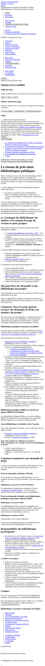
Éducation (8, 50)
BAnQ (3, 5)
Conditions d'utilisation (12, 635)
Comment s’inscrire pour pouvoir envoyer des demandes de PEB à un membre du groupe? (23, 149)
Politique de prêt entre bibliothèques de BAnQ (24, 546)
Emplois (7, 626)
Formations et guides (12, 48)
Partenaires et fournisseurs (13, 618)
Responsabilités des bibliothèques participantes (20, 154)
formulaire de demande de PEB (11, 490)
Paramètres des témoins (12, 628)
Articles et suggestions (12, 46)
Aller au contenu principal (9, 2)
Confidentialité (10, 75)
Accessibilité (9, 73)
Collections (8, 41)
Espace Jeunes (10, 52)
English (7, 643)
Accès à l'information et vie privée (16, 616)
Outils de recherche (11, 45)
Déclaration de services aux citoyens (17, 620)
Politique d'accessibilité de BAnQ (30, 127)
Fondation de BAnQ (12, 632)
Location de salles (11, 622)
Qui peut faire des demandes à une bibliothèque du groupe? (24, 146)
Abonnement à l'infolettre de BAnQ (17, 624)
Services (8, 43)
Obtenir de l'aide (10, 639)
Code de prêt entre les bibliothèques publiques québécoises (22, 333)
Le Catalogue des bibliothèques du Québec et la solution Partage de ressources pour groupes (23, 144)
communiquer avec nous (30, 135)
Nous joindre (9, 71)
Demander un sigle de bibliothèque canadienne (20, 341)
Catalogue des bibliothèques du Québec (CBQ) (22, 233)
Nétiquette (8, 615)
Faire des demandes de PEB (14, 259)
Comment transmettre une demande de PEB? (20, 152)
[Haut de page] (2, 664)
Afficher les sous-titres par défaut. (14, 120)
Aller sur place (10, 630)
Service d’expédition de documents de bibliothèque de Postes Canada (22, 371)
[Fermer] (8, 137)
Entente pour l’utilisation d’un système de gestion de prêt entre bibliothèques (26, 354)
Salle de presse (10, 613)
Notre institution (10, 54)
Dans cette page (7, 139)
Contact (7, 156)
